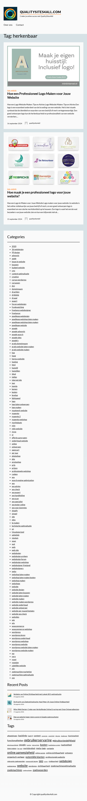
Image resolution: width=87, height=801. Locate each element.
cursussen (16, 283)
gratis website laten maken (23, 346)
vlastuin (15, 538)
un (13, 529)
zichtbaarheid (44, 766)
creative (15, 277)
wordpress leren (18, 635)
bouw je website (18, 261)
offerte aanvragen (19, 438)
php (13, 459)
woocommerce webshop (22, 629)
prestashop (16, 462)
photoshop (16, 456)
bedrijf (30, 736)
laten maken (11, 748)
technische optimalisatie (22, 526)
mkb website (17, 429)
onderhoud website (20, 441)
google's (15, 340)
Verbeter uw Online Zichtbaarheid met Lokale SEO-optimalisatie (37, 694)
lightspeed (16, 398)
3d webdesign (17, 249)
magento (15, 413)
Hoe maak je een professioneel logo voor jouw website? (38, 194)
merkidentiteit (29, 748)
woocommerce (18, 626)
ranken (15, 474)
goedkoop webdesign (20, 316)
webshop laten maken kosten (23, 577)
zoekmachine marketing (22, 672)
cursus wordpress (19, 280)
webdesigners (17, 568)
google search (17, 334)
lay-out (19, 748)
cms (13, 270)
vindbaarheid (53, 761)
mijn (13, 425)
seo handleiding (18, 495)
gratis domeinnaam (20, 343)
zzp (13, 678)
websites (15, 617)
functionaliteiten (15, 740)
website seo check (19, 614)
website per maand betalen (23, 611)
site (13, 517)
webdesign (16, 553)
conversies (44, 736)
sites (14, 520)
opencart (15, 450)
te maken (15, 523)
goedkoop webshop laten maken (25, 319)
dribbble (15, 295)
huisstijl (15, 368)
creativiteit (51, 736)
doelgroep (64, 736)
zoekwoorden (40, 770)
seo (13, 483)
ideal (14, 374)
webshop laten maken (21, 574)
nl (12, 435)
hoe (13, 353)
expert (14, 301)
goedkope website (19, 325)
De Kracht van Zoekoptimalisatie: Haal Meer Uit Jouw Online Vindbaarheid (41, 702)
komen (14, 389)
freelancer (16, 313)
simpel (14, 514)
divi (13, 286)
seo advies (16, 486)
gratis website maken (20, 350)
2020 (14, 246)
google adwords (18, 331)
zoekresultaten (27, 770)
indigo (14, 377)
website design (18, 589)
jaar (13, 383)
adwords (15, 255)
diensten (57, 736)
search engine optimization (23, 480)
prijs (13, 465)
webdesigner (11, 766)
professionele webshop (21, 471)
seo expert (16, 492)
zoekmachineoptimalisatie (63, 766)
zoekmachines (14, 770)
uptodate (15, 535)
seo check (16, 489)
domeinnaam (17, 289)
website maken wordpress (22, 602)
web (13, 547)
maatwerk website (19, 410)
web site (15, 550)
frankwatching (18, 307)
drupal (14, 298)
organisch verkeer (16, 757)
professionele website (55, 757)
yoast (14, 659)
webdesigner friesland (21, 565)
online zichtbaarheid (55, 753)
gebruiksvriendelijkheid (64, 740)
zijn (13, 669)
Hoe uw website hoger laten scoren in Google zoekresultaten (35, 717)
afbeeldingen (12, 736)
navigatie (50, 748)
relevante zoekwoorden (16, 761)
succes (46, 761)
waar (14, 541)
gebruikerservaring (38, 740)
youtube (15, 662)
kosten (14, 392)
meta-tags (41, 748)
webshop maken (18, 580)
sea (13, 477)
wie (13, 620)
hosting (15, 362)
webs (14, 571)
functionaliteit (73, 736)
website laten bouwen (21, 593)
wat (13, 544)
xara (14, 656)
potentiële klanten (35, 756)
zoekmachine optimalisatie (23, 675)
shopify (15, 510)
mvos (14, 432)
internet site (17, 380)
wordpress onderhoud (21, 638)
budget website (18, 267)
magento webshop (19, 419)
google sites (16, 337)
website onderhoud (20, 605)
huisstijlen (16, 371)
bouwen (15, 264)
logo (8, 90)
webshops (16, 583)
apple (14, 258)
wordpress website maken (22, 650)
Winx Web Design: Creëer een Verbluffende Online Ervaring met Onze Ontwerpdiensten (46, 709)
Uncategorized (18, 532)
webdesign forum (19, 559)
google (14, 328)
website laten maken (20, 596)
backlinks (22, 735)
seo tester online (18, 504)
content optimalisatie (20, 274)
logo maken (16, 407)
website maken (18, 599)
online (14, 444)
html (14, 365)
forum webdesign (19, 304)
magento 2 (16, 416)
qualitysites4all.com (40, 12)
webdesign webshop (20, 562)
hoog (14, 356)
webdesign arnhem (20, 556)
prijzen (14, 468)
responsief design (32, 761)
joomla (14, 386)
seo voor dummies (19, 508)
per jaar (15, 453)
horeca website (18, 359)
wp (13, 653)
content (37, 735)
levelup (15, 395)
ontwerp (69, 753)
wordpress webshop (20, 641)
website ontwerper (20, 608)
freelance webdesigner (21, 310)
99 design (16, 252)
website (13, 90)
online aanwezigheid (20, 752)
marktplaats (17, 422)
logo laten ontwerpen (20, 404)
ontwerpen (16, 447)
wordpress (16, 632)
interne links (35, 745)
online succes (40, 753)
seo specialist (17, 501)
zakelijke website (19, 665)
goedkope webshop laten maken (25, 322)
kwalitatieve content (54, 745)
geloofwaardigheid (12, 745)
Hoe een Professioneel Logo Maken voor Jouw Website (39, 95)
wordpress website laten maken (25, 647)
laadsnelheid (66, 745)
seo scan (15, 498)
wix (13, 623)
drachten (15, 292)
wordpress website (20, 644)
